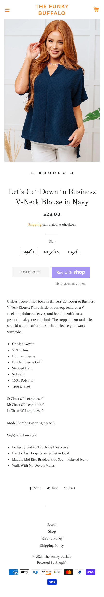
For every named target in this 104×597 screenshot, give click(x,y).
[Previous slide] (32, 173)
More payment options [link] (70, 283)
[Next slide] (72, 173)
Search (52, 524)
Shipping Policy (52, 545)
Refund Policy (52, 538)
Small (29, 252)
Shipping (34, 224)
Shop (52, 531)
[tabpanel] (52, 90)
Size (52, 241)
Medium (52, 252)
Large (74, 252)
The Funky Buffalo (52, 9)
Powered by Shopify (52, 562)
